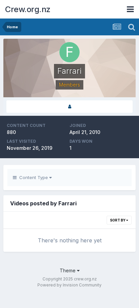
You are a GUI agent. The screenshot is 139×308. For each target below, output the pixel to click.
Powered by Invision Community (69, 284)
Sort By (118, 220)
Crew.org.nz (28, 9)
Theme (68, 270)
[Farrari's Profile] (69, 106)
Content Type (33, 177)
